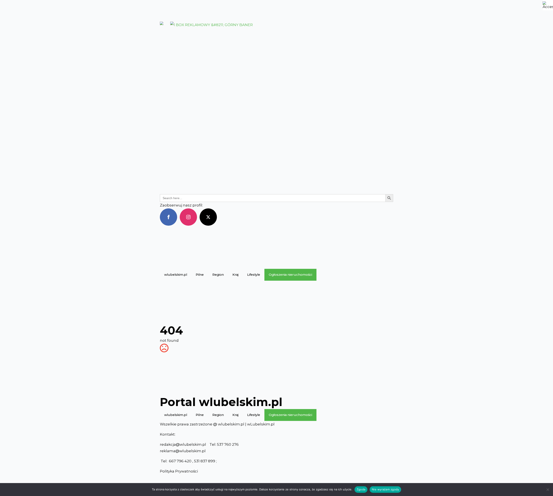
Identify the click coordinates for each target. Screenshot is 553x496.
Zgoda (361, 489)
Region (218, 275)
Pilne (200, 275)
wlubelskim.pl (175, 275)
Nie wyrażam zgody (385, 489)
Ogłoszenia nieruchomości (290, 275)
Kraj (235, 275)
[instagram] (188, 217)
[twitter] (208, 217)
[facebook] (168, 217)
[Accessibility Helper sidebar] (548, 5)
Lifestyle (253, 275)
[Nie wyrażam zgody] (547, 489)
